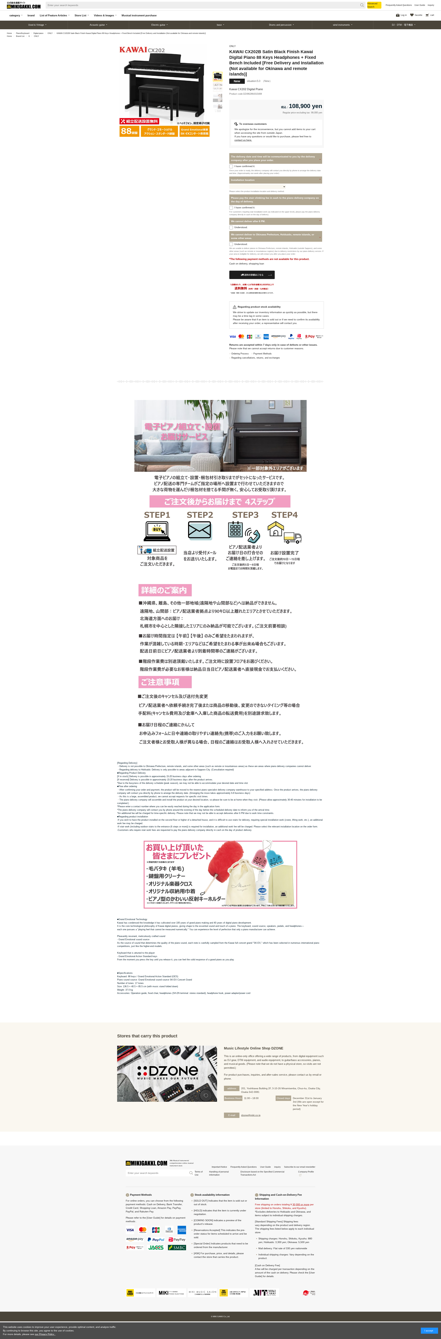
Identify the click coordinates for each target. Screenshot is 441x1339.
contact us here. (243, 140)
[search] (362, 5)
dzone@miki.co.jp (250, 1115)
